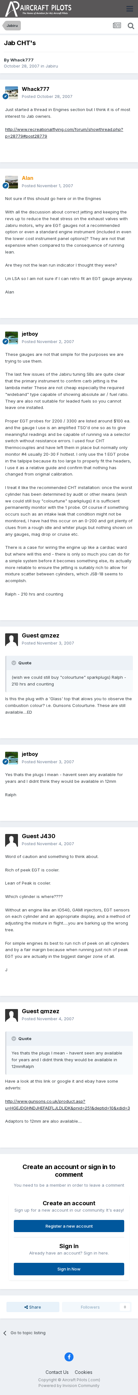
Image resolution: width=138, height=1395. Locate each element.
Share (34, 1307)
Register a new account (69, 1226)
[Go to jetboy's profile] (11, 338)
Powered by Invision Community (69, 1385)
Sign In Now (69, 1268)
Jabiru (52, 65)
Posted (47, 96)
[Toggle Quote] (14, 662)
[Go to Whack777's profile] (11, 92)
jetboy (30, 334)
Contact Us (57, 1372)
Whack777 (22, 59)
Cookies (83, 1372)
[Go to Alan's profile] (11, 182)
